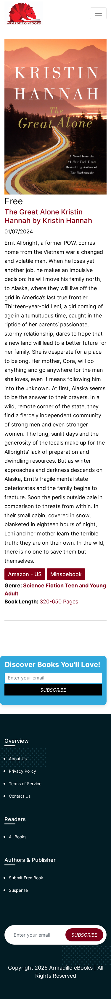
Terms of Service (25, 783)
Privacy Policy (22, 771)
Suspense (18, 890)
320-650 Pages (59, 601)
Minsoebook (66, 574)
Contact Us (19, 796)
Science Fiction (43, 585)
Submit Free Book (26, 877)
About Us (18, 758)
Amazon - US (25, 574)
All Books (17, 836)
